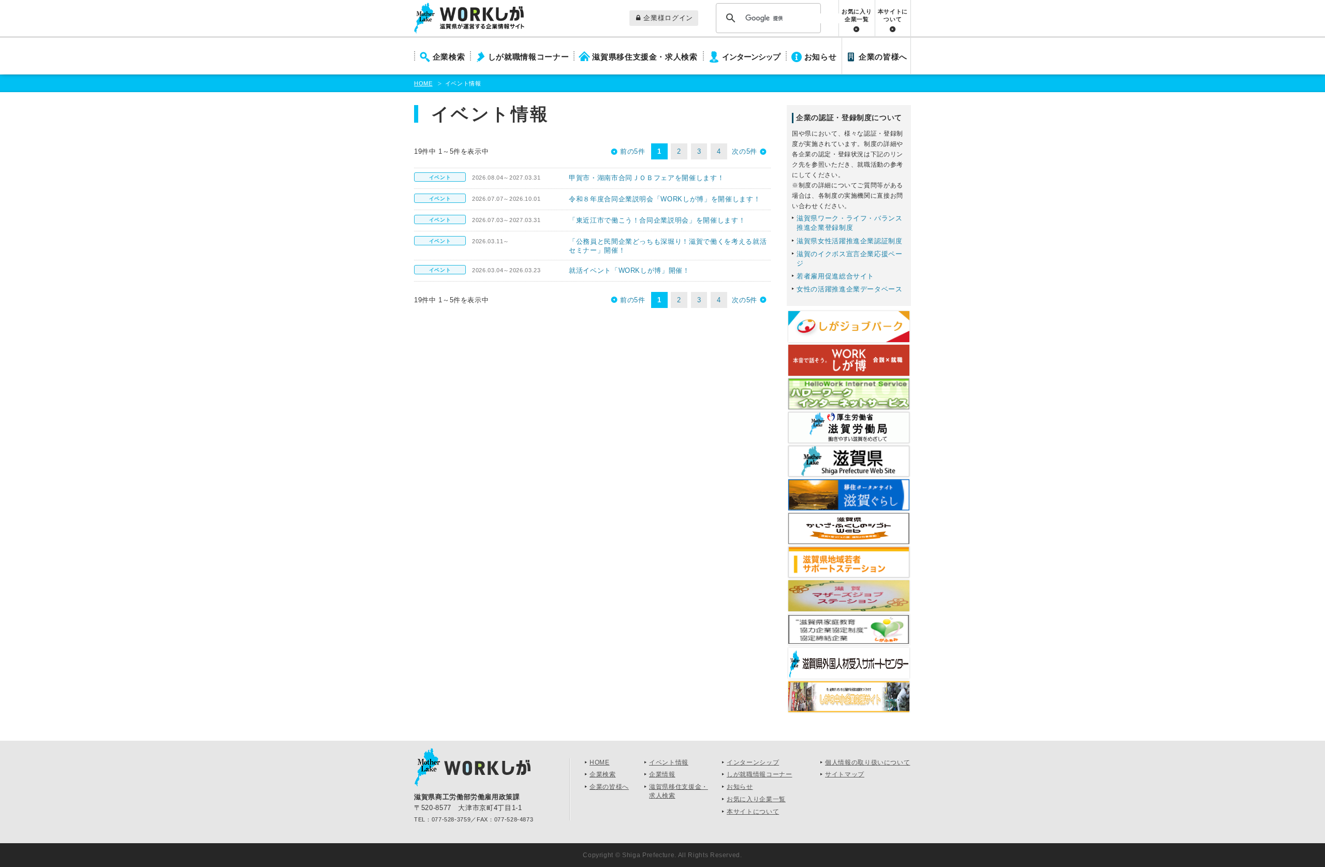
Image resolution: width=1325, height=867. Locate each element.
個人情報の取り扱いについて (867, 762)
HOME (423, 83)
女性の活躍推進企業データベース (850, 289)
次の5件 (744, 151)
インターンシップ (751, 57)
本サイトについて (893, 15)
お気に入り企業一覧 (857, 15)
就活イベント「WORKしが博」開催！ (629, 270)
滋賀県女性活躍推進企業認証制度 (850, 241)
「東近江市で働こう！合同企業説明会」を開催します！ (657, 220)
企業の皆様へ (883, 57)
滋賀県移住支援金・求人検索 (644, 57)
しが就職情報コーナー (528, 57)
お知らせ (820, 57)
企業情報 (662, 774)
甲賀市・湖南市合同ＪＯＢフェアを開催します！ (646, 178)
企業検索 (449, 57)
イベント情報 (668, 762)
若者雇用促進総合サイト (835, 276)
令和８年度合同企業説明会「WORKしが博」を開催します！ (664, 199)
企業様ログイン (668, 18)
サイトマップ (844, 774)
